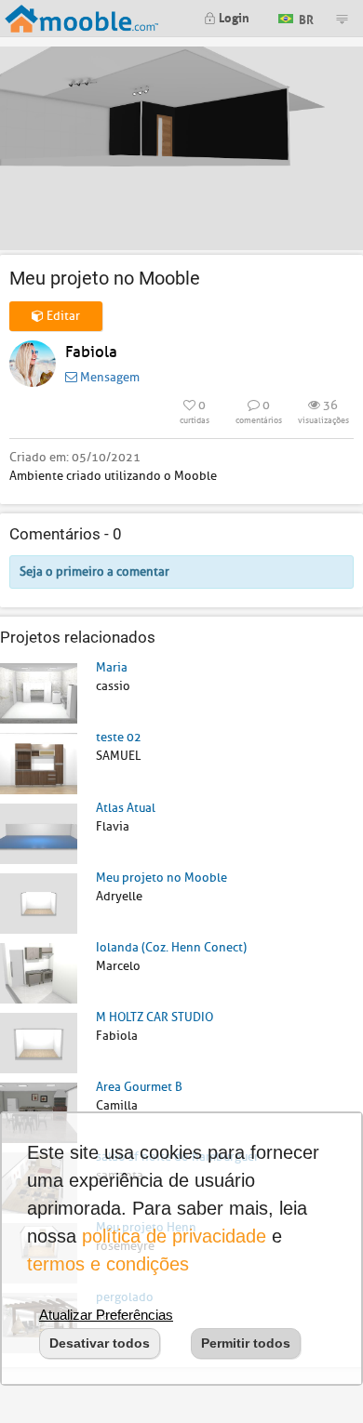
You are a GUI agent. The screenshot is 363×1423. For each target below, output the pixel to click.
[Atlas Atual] (38, 833)
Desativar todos (99, 1343)
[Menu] (341, 18)
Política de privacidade (174, 1236)
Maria (112, 667)
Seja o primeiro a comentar (94, 571)
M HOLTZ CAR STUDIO (154, 1017)
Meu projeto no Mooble (161, 877)
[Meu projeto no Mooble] (38, 903)
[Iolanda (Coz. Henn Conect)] (38, 972)
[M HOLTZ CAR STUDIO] (38, 1042)
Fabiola (91, 352)
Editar (62, 316)
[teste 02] (38, 762)
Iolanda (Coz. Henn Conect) (171, 947)
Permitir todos (245, 1343)
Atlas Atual (125, 808)
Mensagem (108, 377)
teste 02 (118, 737)
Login (232, 16)
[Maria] (38, 692)
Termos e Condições (108, 1264)
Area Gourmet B (139, 1087)
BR (305, 17)
